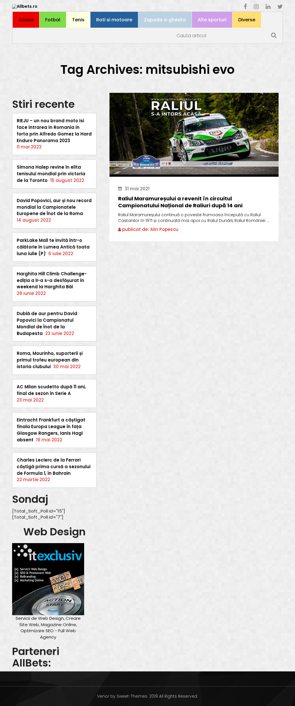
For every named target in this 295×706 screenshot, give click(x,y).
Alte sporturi (212, 19)
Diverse (246, 19)
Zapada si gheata (165, 19)
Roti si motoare (114, 19)
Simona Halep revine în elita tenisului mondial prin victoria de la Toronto (51, 173)
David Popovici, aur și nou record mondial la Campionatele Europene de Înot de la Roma (54, 207)
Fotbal (52, 19)
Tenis (78, 19)
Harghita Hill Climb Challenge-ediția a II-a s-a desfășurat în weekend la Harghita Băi (52, 280)
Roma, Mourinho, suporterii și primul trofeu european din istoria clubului (50, 360)
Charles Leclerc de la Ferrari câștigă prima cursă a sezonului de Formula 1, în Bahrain (53, 466)
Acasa (25, 19)
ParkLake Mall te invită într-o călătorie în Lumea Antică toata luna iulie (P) (53, 247)
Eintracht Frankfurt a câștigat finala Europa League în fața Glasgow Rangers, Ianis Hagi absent (51, 430)
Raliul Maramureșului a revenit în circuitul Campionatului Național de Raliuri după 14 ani (180, 202)
